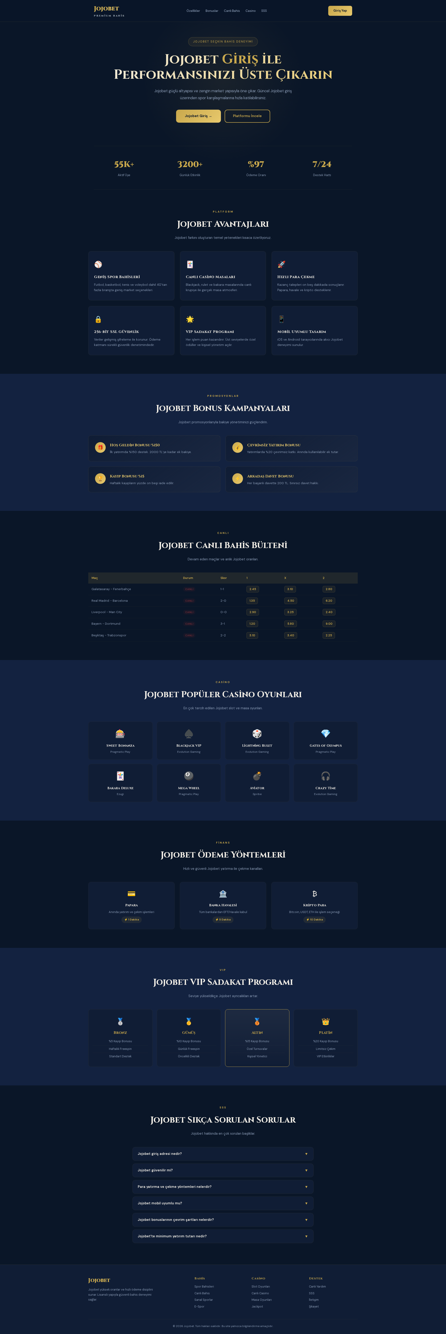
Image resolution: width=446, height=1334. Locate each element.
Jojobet (109, 11)
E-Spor (199, 1306)
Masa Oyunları (262, 1300)
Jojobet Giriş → (198, 116)
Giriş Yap (340, 11)
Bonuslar (212, 11)
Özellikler (193, 11)
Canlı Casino (260, 1293)
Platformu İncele (247, 116)
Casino (251, 11)
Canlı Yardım (317, 1286)
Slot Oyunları (261, 1286)
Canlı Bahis (232, 11)
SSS (264, 11)
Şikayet (314, 1306)
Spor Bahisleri (204, 1286)
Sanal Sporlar (203, 1300)
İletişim (314, 1300)
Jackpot (257, 1306)
